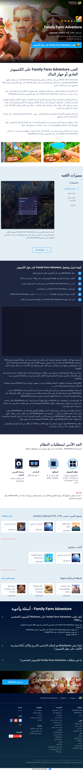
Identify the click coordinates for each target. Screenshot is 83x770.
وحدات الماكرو (57, 722)
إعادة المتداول (58, 734)
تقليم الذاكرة (58, 739)
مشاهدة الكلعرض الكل (8, 578)
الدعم (20, 707)
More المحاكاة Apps (71, 578)
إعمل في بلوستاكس (36, 717)
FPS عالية (59, 744)
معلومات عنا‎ (38, 710)
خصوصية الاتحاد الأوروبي (47, 762)
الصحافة (39, 720)
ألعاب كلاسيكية (77, 731)
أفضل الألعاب (78, 723)
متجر (80, 715)
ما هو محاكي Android (36, 733)
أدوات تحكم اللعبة (57, 710)
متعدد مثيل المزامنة (56, 720)
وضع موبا (59, 715)
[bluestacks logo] (75, 3)
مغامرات (79, 728)
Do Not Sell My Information (33, 762)
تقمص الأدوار (78, 738)
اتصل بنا (39, 715)
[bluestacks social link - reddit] (15, 720)
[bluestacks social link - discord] (20, 720)
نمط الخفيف (58, 725)
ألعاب (80, 721)
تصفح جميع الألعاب (6, 516)
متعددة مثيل (58, 717)
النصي (60, 742)
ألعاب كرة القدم (77, 748)
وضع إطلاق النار (57, 713)
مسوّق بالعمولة (37, 713)
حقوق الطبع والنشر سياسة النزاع (62, 762)
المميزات (59, 707)
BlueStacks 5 (78, 713)
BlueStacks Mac (77, 710)
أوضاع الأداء (58, 737)
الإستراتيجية (78, 745)
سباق (80, 736)
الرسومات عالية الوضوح (55, 747)
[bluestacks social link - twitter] (20, 724)
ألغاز (80, 733)
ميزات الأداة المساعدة (55, 749)
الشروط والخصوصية (77, 762)
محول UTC (59, 751)
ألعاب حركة (78, 726)
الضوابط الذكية (57, 732)
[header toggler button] (3, 3)
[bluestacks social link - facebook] (11, 720)
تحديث (20, 710)
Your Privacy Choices (39, 769)
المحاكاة (78, 33)
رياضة (80, 743)
